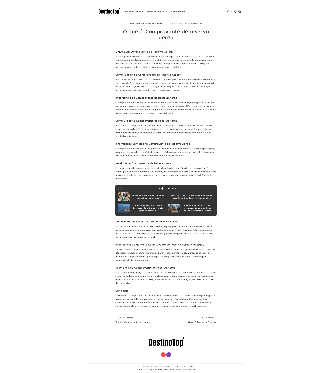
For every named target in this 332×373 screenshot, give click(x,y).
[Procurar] (239, 12)
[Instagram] (231, 12)
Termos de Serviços (167, 367)
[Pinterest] (228, 12)
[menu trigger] (94, 12)
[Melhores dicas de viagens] (109, 12)
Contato (191, 367)
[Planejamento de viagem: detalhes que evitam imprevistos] (141, 196)
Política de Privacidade (147, 367)
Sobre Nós (181, 367)
